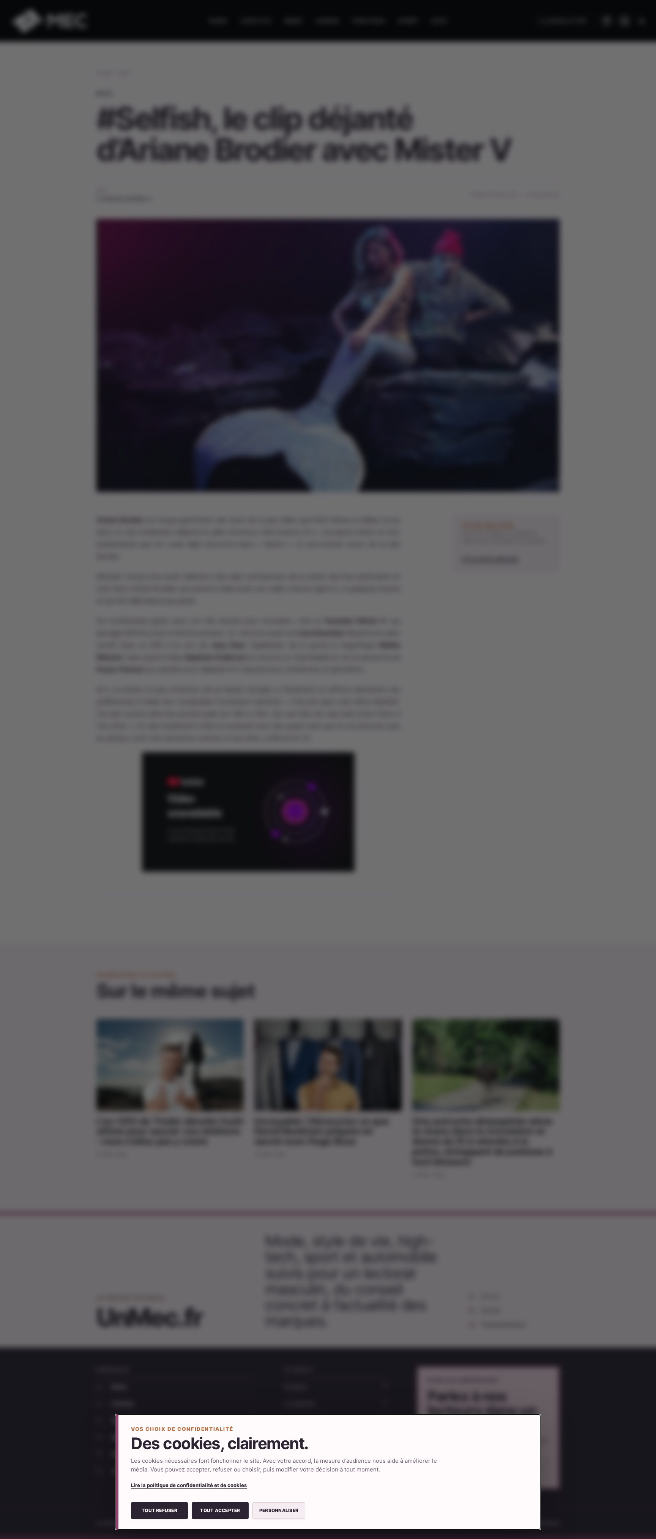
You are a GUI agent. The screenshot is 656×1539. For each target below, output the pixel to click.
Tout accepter (220, 1510)
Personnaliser (278, 1510)
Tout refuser (159, 1510)
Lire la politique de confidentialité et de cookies (189, 1485)
